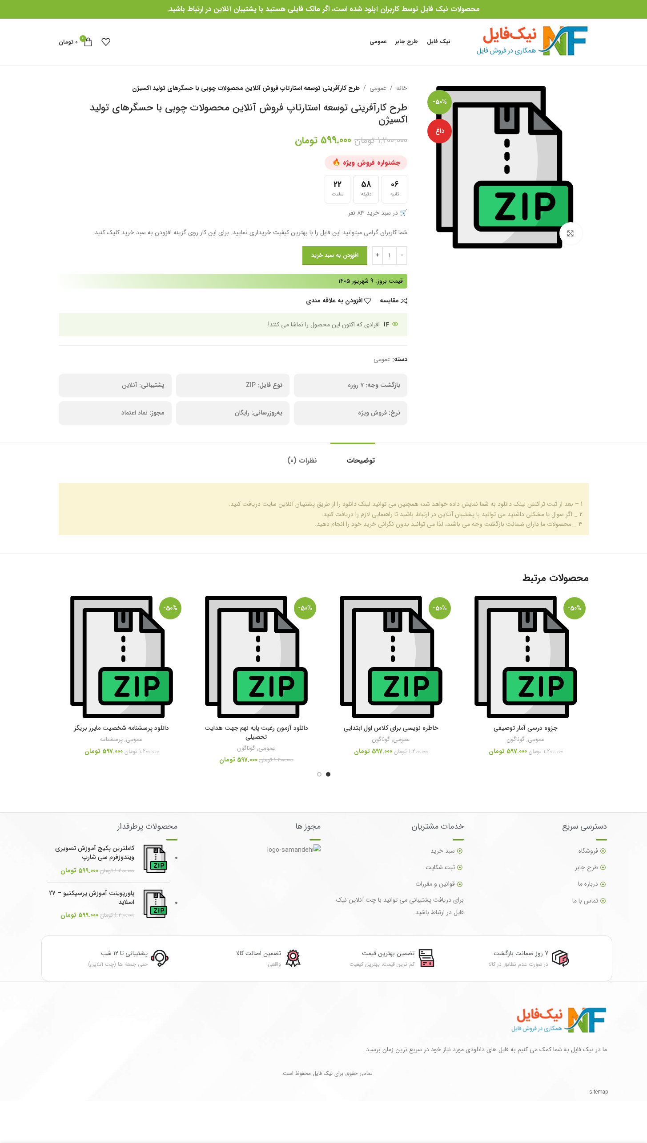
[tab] (352, 456)
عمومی (378, 88)
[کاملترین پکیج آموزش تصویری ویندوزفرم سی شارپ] (155, 859)
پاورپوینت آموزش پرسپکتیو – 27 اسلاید (91, 898)
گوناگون (515, 739)
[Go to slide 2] (319, 774)
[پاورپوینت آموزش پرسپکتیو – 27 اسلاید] (155, 904)
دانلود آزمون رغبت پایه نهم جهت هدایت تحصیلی (256, 732)
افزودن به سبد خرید (334, 255)
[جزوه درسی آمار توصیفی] (526, 657)
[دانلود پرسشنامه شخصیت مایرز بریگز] (122, 657)
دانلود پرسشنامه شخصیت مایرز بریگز (121, 728)
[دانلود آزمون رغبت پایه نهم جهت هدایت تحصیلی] (256, 657)
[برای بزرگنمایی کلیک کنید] (570, 233)
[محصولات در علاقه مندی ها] (106, 42)
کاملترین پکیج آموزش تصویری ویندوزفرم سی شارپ (94, 853)
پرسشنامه (111, 739)
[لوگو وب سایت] (524, 41)
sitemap (599, 1092)
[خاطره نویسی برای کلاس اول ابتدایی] (391, 657)
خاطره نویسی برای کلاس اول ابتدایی (391, 728)
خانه (401, 88)
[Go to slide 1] (328, 774)
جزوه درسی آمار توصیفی (526, 728)
